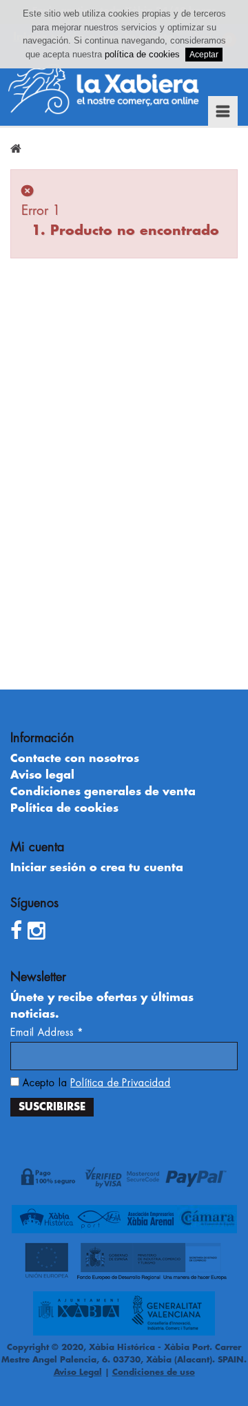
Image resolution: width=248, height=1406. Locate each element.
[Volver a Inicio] (15, 148)
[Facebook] (16, 931)
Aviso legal (42, 775)
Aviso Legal (78, 1372)
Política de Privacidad (120, 1082)
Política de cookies (64, 808)
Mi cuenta (37, 847)
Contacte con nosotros (74, 758)
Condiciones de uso (153, 1372)
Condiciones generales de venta (103, 791)
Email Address (47, 1032)
